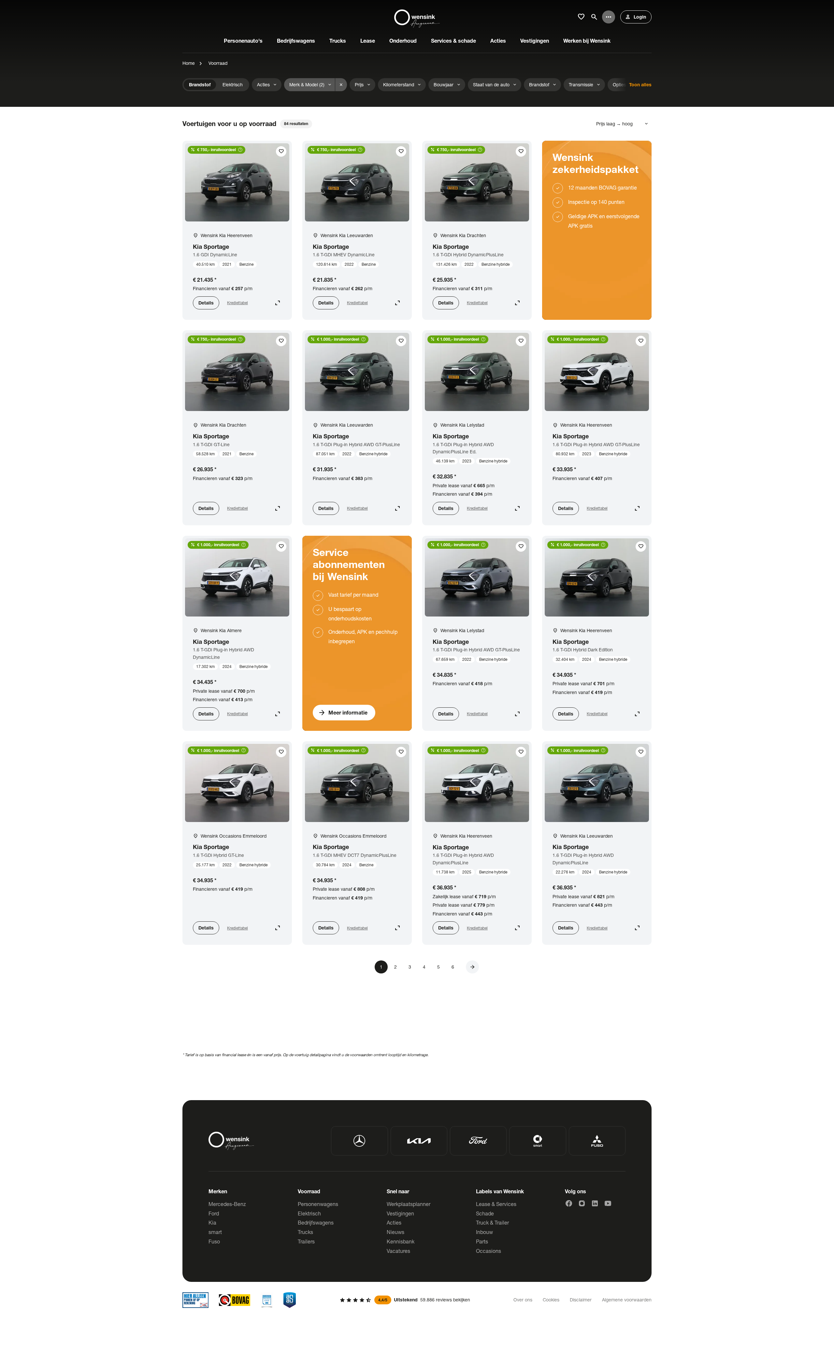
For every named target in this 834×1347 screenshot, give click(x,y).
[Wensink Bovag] (234, 1300)
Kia (212, 1222)
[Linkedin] (595, 1203)
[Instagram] (582, 1203)
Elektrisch (309, 1213)
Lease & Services (496, 1204)
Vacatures (398, 1251)
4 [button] (424, 967)
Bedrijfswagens (316, 1222)
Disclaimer (581, 1299)
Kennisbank (400, 1241)
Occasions (488, 1251)
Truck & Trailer (492, 1222)
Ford (213, 1213)
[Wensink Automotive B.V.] (417, 17)
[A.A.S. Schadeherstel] (289, 1300)
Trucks (305, 1232)
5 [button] (438, 967)
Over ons (522, 1299)
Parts (482, 1241)
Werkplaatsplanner (408, 1204)
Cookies (551, 1299)
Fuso (214, 1241)
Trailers (306, 1241)
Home (188, 63)
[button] (472, 966)
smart (215, 1232)
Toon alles (640, 84)
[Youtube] (608, 1203)
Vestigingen (400, 1213)
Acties (394, 1222)
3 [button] (410, 967)
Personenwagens (318, 1204)
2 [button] (395, 967)
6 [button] (453, 967)
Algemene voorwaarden (627, 1299)
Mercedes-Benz (227, 1204)
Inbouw (484, 1232)
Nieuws (395, 1232)
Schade (485, 1213)
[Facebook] (569, 1203)
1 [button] (381, 967)
